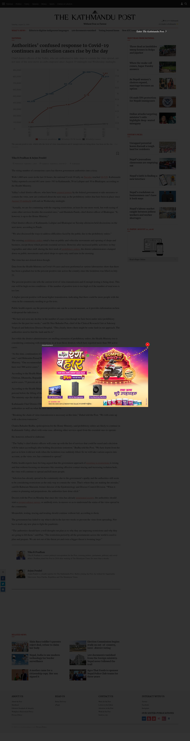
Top (184, 719)
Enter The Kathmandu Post (151, 31)
